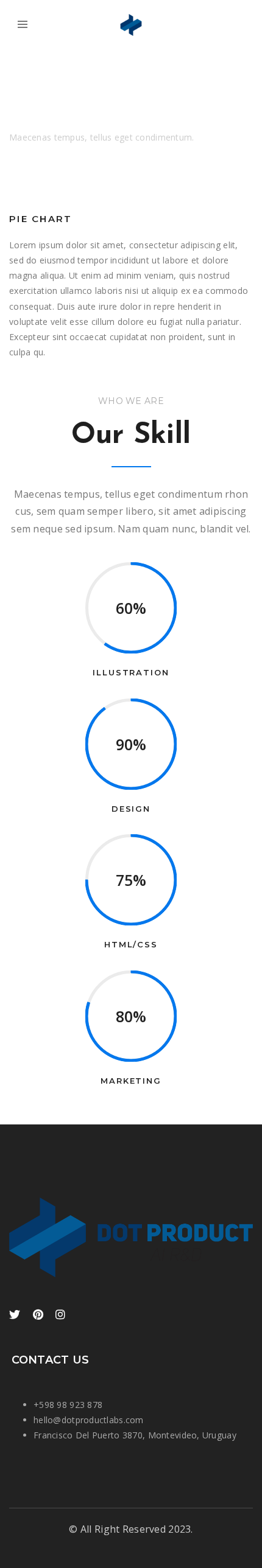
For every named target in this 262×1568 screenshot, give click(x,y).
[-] (131, 24)
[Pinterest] (38, 1315)
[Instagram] (60, 1315)
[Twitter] (14, 1315)
